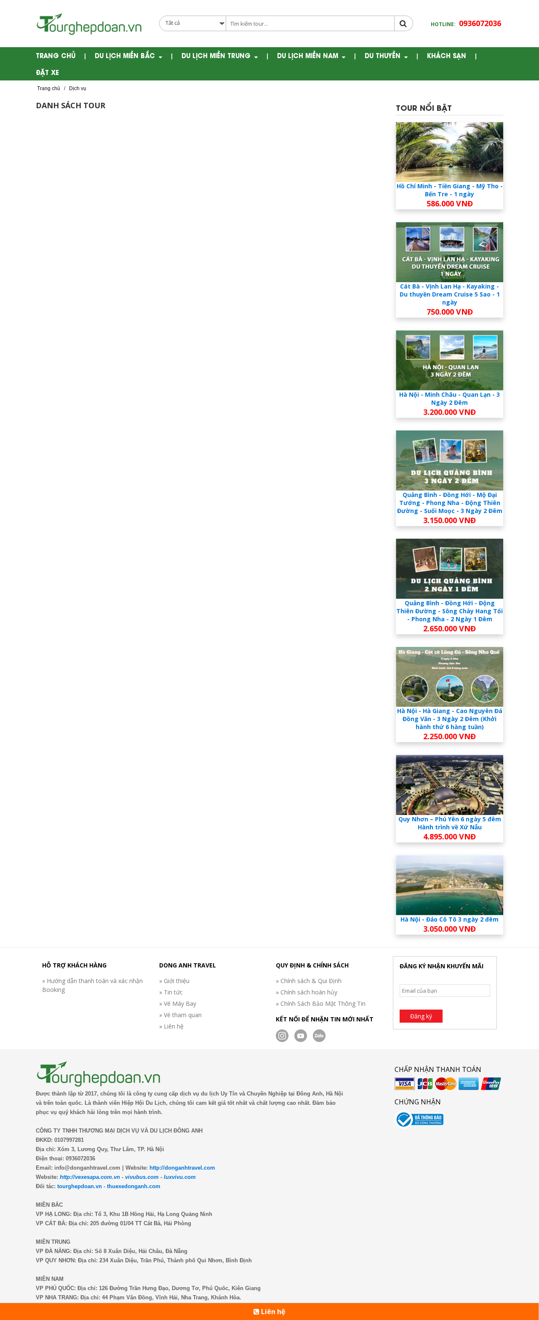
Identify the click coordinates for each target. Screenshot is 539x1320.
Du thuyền (382, 55)
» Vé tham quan (180, 1015)
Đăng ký (421, 1016)
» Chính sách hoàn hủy (306, 992)
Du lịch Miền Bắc (125, 55)
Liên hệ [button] (272, 1311)
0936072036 (480, 23)
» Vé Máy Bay (177, 1003)
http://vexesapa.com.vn (90, 1177)
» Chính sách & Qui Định (309, 981)
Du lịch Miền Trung (216, 55)
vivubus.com (142, 1177)
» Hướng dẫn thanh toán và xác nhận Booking (92, 985)
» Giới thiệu (174, 981)
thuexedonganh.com (133, 1186)
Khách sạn (446, 55)
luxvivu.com (180, 1177)
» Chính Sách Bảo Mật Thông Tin (321, 1003)
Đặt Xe (47, 72)
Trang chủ (55, 55)
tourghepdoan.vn (79, 1186)
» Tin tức (171, 992)
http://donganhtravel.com (182, 1168)
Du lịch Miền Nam (307, 55)
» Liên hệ (171, 1026)
